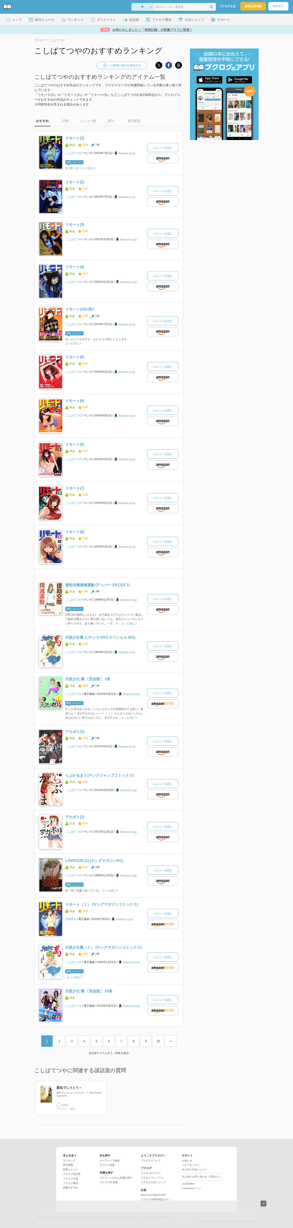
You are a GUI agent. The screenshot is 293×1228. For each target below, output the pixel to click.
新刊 (111, 121)
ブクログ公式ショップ (153, 1182)
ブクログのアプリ (151, 1173)
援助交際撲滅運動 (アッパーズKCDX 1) (97, 585)
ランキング (69, 1160)
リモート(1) (74, 138)
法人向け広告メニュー (194, 1169)
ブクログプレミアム (152, 1177)
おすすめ (42, 121)
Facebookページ (191, 1188)
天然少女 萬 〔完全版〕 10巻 (88, 991)
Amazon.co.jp (126, 153)
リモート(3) (74, 225)
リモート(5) (74, 444)
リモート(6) (74, 401)
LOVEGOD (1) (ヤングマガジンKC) (94, 861)
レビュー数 (88, 121)
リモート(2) (74, 182)
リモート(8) (74, 532)
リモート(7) (74, 488)
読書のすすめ (70, 1187)
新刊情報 (68, 1164)
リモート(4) (74, 267)
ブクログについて (151, 1160)
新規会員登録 (253, 6)
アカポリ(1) (74, 732)
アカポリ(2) (74, 817)
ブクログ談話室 (72, 1174)
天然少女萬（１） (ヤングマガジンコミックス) (103, 947)
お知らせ (187, 1160)
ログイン (278, 6)
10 (158, 1041)
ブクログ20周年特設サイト (156, 1199)
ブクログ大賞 (70, 1178)
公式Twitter (188, 1183)
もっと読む (86, 168)
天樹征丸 (70, 919)
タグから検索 (107, 1164)
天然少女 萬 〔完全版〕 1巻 (87, 679)
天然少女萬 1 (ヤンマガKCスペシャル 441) (100, 637)
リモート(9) (74, 357)
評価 (65, 121)
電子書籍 (134, 121)
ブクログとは (227, 6)
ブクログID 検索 (109, 1182)
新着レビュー (70, 1169)
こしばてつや (73, 153)
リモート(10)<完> (79, 309)
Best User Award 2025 (153, 1194)
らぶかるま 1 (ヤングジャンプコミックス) (99, 775)
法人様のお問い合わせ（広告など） (202, 1176)
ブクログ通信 (70, 1183)
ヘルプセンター (191, 1164)
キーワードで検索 (110, 1160)
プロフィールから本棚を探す (116, 1177)
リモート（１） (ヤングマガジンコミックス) (101, 904)
